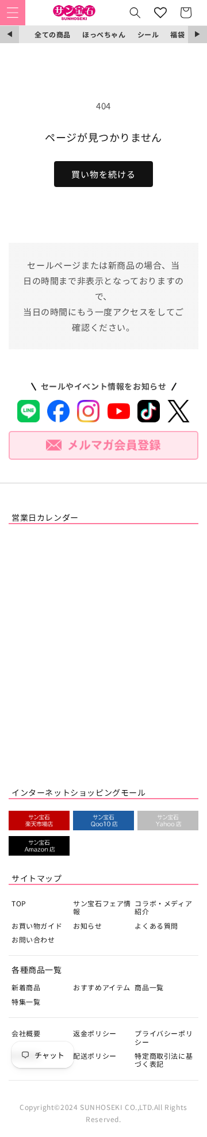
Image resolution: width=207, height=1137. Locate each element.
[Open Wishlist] (160, 12)
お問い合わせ (33, 939)
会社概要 (26, 1033)
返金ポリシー (95, 1033)
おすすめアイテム (102, 987)
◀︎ (9, 34)
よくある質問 (156, 925)
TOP (19, 903)
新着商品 (26, 987)
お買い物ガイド (37, 925)
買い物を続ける (103, 174)
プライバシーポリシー (164, 1037)
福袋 (177, 34)
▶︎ (197, 34)
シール (148, 34)
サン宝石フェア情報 (102, 907)
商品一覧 (149, 987)
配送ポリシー (95, 1055)
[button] (12, 12)
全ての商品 (52, 34)
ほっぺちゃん (104, 34)
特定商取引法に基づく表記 (164, 1060)
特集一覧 (26, 1001)
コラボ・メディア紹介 (163, 907)
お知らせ (87, 925)
